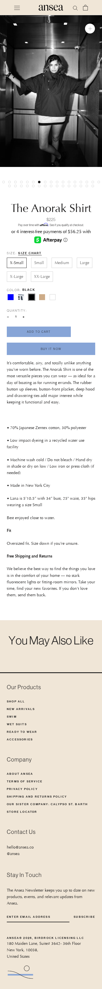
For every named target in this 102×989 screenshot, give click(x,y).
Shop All (16, 701)
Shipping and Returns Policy (37, 796)
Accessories (20, 739)
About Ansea (20, 773)
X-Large (16, 276)
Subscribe (84, 916)
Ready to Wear (22, 731)
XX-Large (42, 276)
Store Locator (22, 811)
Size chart (30, 253)
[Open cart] (85, 7)
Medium (62, 262)
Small (39, 262)
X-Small (17, 262)
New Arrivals (21, 709)
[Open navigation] (17, 7)
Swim (12, 716)
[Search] (75, 7)
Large (84, 262)
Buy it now (51, 348)
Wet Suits (17, 724)
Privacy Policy (22, 789)
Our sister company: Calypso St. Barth (47, 804)
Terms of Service (24, 781)
